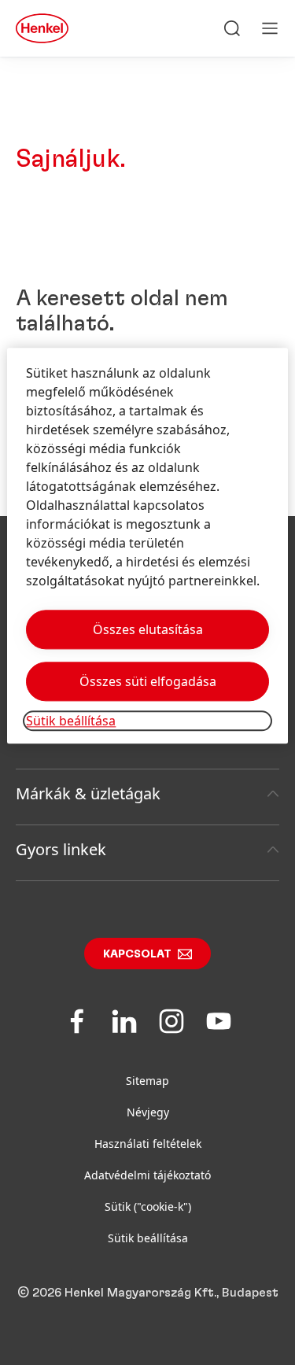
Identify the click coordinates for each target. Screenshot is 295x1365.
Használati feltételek (147, 1143)
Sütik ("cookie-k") (148, 1206)
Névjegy (148, 1112)
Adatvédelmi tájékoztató (147, 1175)
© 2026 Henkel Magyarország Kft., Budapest (147, 1292)
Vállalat (42, 737)
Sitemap (147, 1080)
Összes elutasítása (148, 629)
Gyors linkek (61, 849)
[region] (147, 545)
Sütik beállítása (148, 1237)
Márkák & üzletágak (88, 793)
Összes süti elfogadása (147, 681)
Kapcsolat (137, 954)
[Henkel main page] (42, 28)
